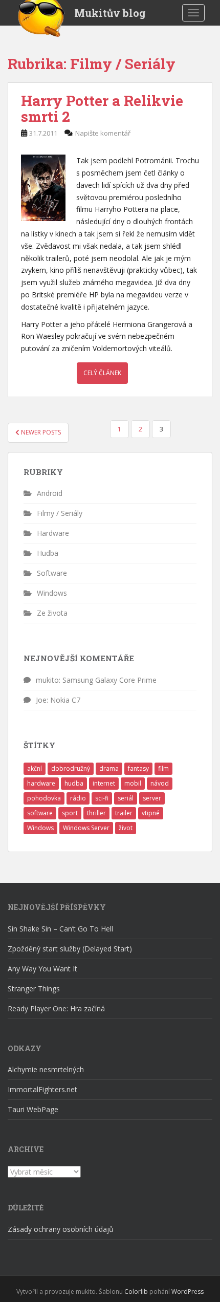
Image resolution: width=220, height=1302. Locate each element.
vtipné (151, 813)
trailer (124, 813)
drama (109, 768)
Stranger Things (34, 988)
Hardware (53, 533)
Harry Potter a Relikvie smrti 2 (102, 108)
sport (70, 813)
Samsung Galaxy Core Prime (109, 680)
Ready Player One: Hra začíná (56, 1008)
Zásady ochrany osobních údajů (61, 1229)
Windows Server (86, 827)
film (163, 768)
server (152, 798)
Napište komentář (102, 133)
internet (104, 783)
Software (52, 573)
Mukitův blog (110, 12)
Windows (52, 593)
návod (159, 783)
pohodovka (44, 798)
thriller (96, 813)
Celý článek (102, 372)
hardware (41, 783)
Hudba (47, 553)
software (40, 813)
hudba (73, 783)
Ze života (52, 613)
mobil (132, 783)
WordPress (187, 1291)
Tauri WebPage (33, 1109)
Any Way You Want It (42, 968)
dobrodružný (70, 768)
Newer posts (40, 432)
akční (34, 768)
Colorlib (136, 1291)
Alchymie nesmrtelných (46, 1069)
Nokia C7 (65, 700)
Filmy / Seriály (59, 513)
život (126, 827)
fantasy (138, 768)
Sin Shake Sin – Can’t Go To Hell (60, 929)
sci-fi (101, 798)
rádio (78, 798)
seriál (126, 798)
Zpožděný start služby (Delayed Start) (70, 948)
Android (49, 493)
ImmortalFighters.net (42, 1089)
